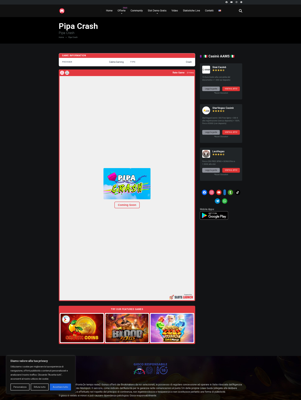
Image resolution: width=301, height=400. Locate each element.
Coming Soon (127, 205)
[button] (126, 183)
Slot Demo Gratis (157, 10)
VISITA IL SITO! (231, 89)
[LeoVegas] (206, 156)
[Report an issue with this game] (62, 73)
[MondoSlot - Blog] (62, 9)
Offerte (122, 10)
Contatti (209, 10)
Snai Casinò (219, 67)
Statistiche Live (191, 10)
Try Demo (82, 327)
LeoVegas (218, 151)
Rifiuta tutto (40, 387)
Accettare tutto (60, 387)
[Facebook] (226, 2)
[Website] (241, 2)
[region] (40, 375)
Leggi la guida (211, 89)
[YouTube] (231, 2)
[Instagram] (236, 2)
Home (109, 10)
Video (175, 10)
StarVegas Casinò (223, 107)
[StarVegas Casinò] (206, 113)
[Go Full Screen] (67, 73)
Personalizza (19, 387)
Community (137, 10)
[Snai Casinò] (206, 72)
